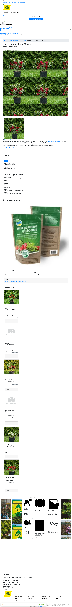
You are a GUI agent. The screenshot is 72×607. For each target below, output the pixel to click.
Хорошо (41, 604)
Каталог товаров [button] (11, 37)
